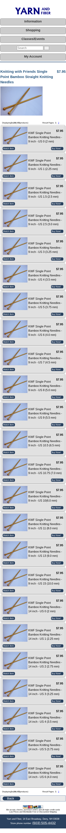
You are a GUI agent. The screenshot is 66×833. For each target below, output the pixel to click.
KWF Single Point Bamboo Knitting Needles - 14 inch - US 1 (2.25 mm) (45, 634)
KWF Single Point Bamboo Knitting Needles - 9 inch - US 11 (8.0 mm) (45, 524)
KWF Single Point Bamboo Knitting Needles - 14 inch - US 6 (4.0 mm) (45, 772)
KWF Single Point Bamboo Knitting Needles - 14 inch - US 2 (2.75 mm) (45, 662)
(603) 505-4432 (44, 823)
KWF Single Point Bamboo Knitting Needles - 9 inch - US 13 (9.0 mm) (45, 551)
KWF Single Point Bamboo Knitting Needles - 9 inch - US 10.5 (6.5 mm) (45, 441)
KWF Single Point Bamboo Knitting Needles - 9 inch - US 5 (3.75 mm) (45, 303)
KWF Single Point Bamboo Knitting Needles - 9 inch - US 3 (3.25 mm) (45, 247)
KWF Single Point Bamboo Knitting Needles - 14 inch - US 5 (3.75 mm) (45, 745)
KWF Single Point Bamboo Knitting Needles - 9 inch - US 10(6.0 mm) (45, 496)
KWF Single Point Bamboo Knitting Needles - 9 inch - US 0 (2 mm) (45, 137)
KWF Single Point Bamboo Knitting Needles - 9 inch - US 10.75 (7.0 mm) (45, 469)
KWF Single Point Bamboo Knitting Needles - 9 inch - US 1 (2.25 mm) (45, 164)
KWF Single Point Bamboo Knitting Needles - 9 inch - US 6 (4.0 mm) (45, 330)
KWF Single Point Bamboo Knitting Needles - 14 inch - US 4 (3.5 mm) (45, 717)
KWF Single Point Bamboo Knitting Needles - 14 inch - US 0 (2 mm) (45, 607)
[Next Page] (62, 122)
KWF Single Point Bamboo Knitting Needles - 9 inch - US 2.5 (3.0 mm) (45, 220)
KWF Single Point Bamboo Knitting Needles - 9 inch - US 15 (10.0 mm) (45, 579)
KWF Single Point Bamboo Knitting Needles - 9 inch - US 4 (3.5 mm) (45, 275)
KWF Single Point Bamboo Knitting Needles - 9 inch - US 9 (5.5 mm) (45, 413)
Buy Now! (56, 148)
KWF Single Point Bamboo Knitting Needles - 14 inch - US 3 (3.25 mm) (45, 690)
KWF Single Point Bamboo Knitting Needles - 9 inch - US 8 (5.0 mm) (45, 386)
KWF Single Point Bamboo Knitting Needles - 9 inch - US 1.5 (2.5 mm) (45, 192)
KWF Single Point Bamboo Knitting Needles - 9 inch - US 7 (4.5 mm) (45, 358)
